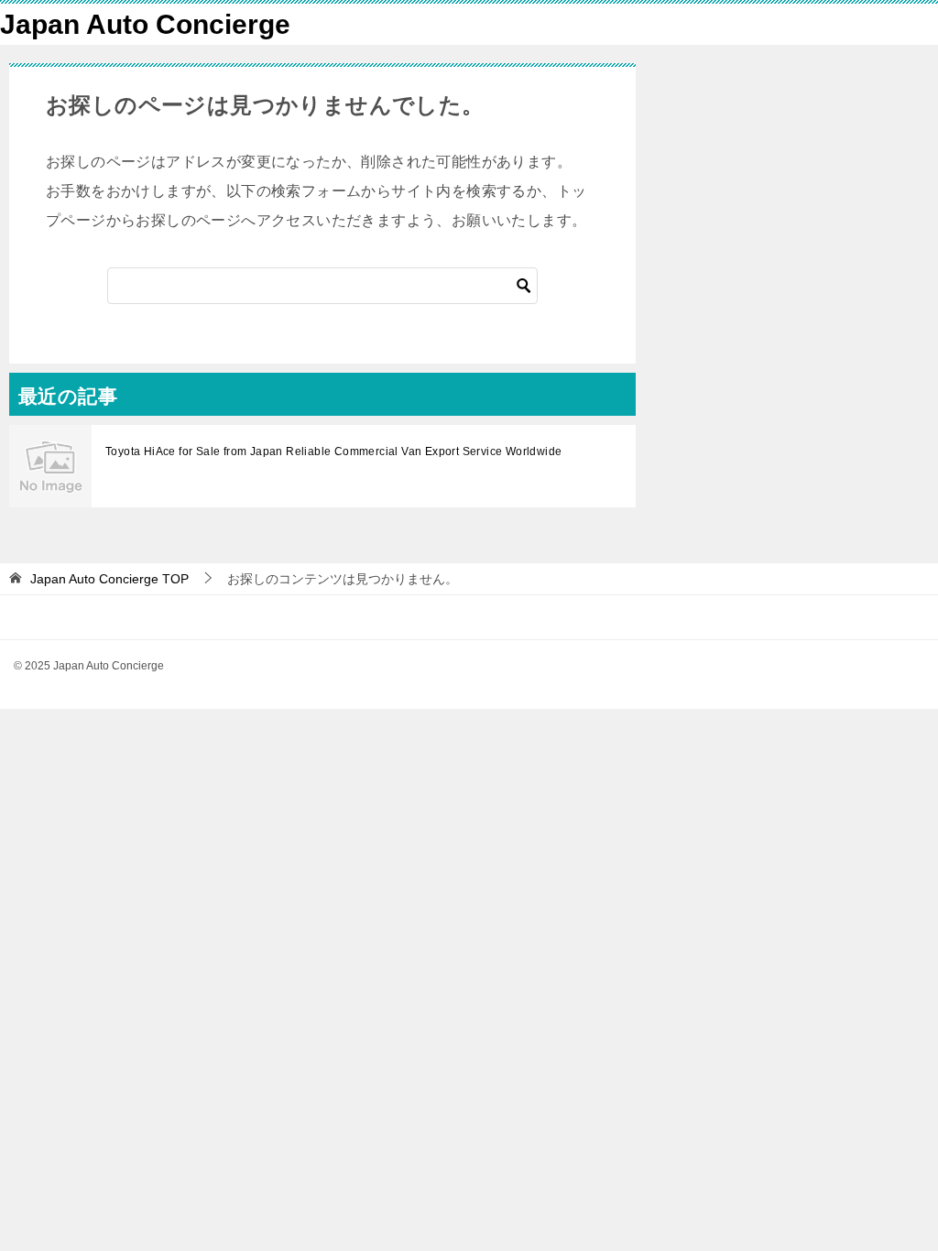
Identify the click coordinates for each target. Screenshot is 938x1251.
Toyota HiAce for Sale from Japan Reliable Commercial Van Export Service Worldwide (333, 451)
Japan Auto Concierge (145, 24)
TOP (109, 578)
